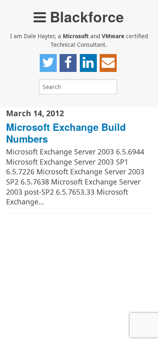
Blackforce (85, 16)
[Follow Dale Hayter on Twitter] (48, 63)
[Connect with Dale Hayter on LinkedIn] (88, 63)
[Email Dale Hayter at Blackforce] (108, 63)
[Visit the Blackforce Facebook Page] (68, 63)
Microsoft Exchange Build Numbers (66, 132)
